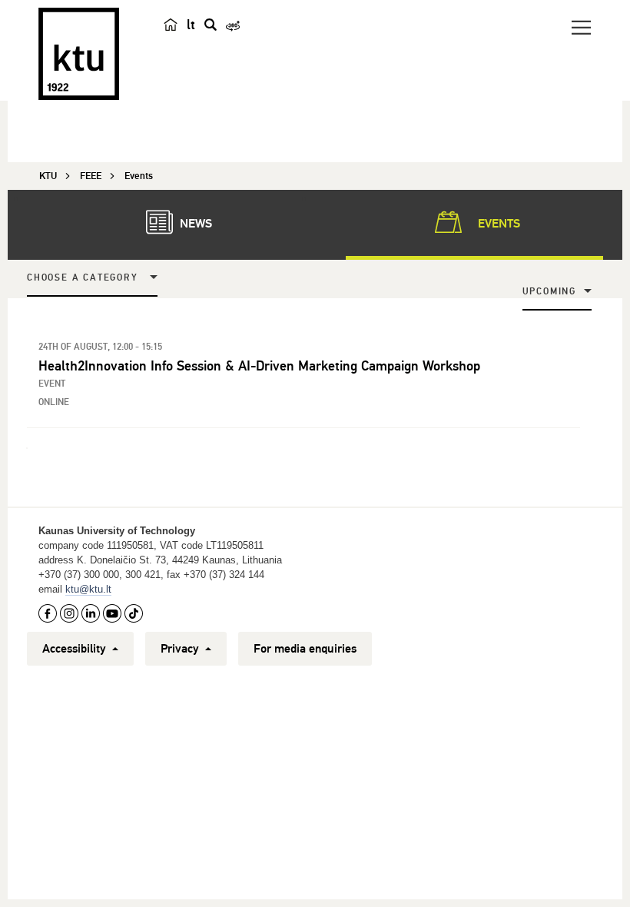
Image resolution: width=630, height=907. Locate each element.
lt (191, 24)
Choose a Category (82, 278)
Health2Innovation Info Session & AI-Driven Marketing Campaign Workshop (259, 365)
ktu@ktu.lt (88, 589)
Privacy (181, 648)
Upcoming (549, 291)
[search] (210, 25)
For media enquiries (305, 648)
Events (497, 223)
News (194, 223)
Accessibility (75, 648)
